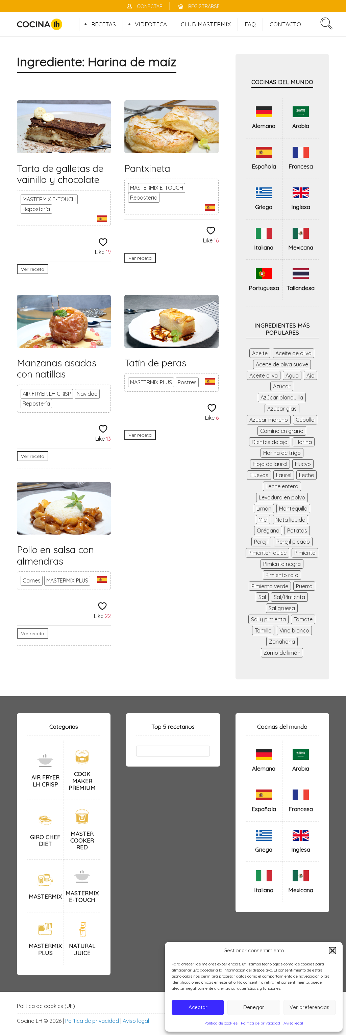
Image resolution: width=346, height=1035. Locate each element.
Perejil (261, 541)
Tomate (303, 619)
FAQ (250, 24)
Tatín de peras (155, 363)
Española (264, 166)
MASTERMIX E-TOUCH (49, 199)
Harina (303, 442)
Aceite (260, 353)
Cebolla (305, 419)
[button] (332, 950)
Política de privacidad (260, 1023)
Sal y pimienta (268, 619)
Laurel (283, 475)
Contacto (285, 24)
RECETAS (103, 24)
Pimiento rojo (282, 575)
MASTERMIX (45, 896)
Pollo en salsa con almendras (55, 555)
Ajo (310, 375)
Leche (306, 475)
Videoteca (151, 24)
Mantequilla (293, 508)
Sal (262, 597)
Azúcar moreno (268, 419)
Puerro (304, 586)
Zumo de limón (282, 652)
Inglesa (300, 206)
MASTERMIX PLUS (151, 382)
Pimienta (305, 552)
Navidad (87, 393)
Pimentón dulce (267, 552)
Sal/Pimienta (289, 597)
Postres (187, 382)
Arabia (300, 125)
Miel (263, 519)
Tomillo (263, 630)
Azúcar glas (282, 408)
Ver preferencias (309, 1007)
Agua (292, 375)
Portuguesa (264, 287)
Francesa (301, 166)
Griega (263, 206)
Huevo (303, 464)
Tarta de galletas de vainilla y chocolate (60, 174)
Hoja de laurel (270, 464)
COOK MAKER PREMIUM (82, 780)
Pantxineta (147, 168)
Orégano (268, 530)
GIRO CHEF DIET (45, 840)
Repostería (36, 209)
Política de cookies (221, 1023)
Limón (263, 508)
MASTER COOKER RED (82, 840)
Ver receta (32, 269)
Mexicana (300, 247)
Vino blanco (294, 630)
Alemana (263, 125)
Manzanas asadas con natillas (56, 368)
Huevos (259, 475)
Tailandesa (301, 287)
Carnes (32, 580)
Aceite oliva (263, 375)
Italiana (263, 247)
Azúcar (282, 386)
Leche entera (282, 486)
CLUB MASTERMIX (206, 24)
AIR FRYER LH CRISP (47, 393)
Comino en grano (281, 431)
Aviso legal (293, 1023)
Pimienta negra (282, 564)
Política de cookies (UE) (46, 1006)
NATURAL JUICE (82, 949)
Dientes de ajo (270, 442)
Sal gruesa (282, 608)
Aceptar (198, 1007)
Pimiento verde (269, 586)
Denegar (253, 1007)
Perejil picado (293, 541)
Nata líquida (290, 519)
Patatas (297, 530)
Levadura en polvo (282, 497)
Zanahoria (282, 641)
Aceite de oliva (293, 353)
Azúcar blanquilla (282, 397)
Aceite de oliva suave (282, 364)
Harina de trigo (282, 452)
